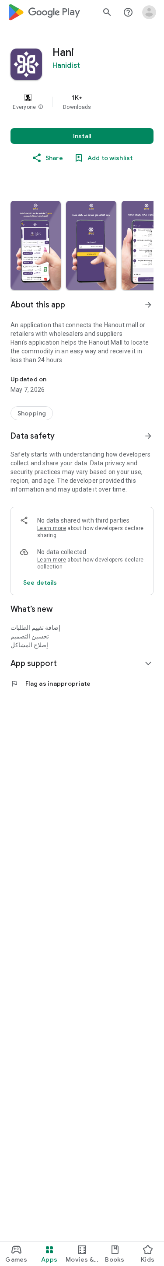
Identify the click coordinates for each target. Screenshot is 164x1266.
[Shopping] (31, 413)
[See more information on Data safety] (148, 435)
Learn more (51, 528)
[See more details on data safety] (40, 582)
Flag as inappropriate (50, 683)
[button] (40, 107)
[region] (82, 102)
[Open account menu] (149, 12)
